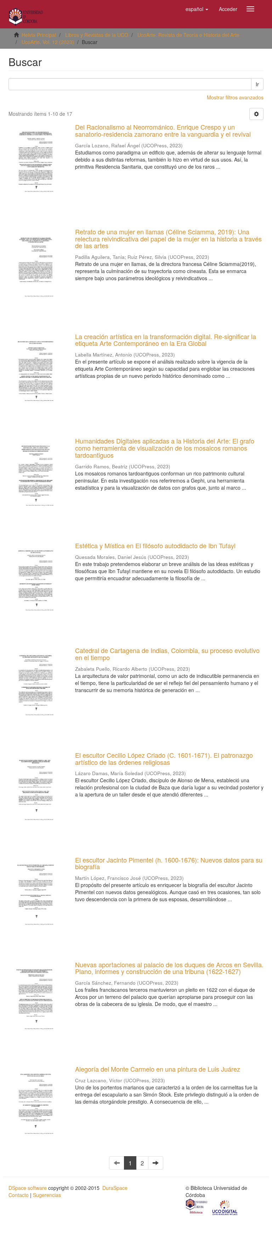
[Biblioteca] (197, 1206)
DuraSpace (115, 1187)
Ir (257, 84)
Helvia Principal (39, 34)
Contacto (18, 1194)
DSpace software (27, 1187)
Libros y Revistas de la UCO (96, 34)
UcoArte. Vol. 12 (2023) (48, 41)
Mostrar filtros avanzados (235, 97)
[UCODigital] (225, 1206)
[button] (197, 9)
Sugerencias (47, 1194)
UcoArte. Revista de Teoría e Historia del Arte (188, 34)
